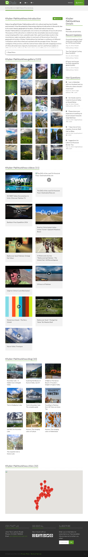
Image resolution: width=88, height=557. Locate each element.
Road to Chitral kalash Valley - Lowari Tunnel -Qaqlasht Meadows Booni (48, 229)
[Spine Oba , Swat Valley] (11, 152)
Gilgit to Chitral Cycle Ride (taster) (18, 291)
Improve (58, 18)
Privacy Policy (25, 554)
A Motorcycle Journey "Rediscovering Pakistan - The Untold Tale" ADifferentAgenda (47, 258)
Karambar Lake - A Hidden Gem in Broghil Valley (14, 383)
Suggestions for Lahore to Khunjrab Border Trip (72, 142)
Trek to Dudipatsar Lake (14, 405)
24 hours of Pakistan (44, 284)
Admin (76, 48)
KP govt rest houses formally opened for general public (72, 63)
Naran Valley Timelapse (15, 346)
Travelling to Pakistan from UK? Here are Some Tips (52, 407)
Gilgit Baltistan (78, 120)
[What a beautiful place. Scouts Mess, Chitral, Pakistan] (11, 71)
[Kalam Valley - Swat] (26, 103)
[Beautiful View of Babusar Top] (26, 87)
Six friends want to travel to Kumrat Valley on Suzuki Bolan (73, 100)
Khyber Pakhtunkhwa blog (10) (21, 358)
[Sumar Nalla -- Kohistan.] (41, 103)
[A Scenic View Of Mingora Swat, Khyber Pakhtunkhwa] (11, 136)
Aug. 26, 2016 (70, 45)
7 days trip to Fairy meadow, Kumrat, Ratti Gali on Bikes (73, 129)
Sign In (70, 2)
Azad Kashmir (78, 133)
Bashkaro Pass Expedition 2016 (17, 222)
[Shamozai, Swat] (41, 120)
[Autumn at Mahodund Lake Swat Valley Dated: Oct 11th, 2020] (26, 71)
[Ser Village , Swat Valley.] (26, 152)
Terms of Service (36, 554)
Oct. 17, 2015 (70, 68)
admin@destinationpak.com (18, 536)
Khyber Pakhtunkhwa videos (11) (22, 167)
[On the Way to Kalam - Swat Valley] (11, 103)
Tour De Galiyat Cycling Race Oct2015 (74, 52)
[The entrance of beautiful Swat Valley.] (41, 87)
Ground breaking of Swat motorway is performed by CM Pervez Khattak (74, 41)
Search (80, 2)
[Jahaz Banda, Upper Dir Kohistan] (57, 120)
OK (71, 542)
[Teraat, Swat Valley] (26, 136)
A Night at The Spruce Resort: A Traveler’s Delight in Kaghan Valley (52, 383)
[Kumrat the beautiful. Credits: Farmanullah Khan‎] (57, 71)
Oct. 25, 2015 (70, 56)
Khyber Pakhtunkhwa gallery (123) (23, 59)
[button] (41, 485)
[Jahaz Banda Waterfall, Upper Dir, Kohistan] (57, 136)
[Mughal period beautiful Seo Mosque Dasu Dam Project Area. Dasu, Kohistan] (57, 103)
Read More (11, 52)
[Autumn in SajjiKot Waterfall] (57, 87)
